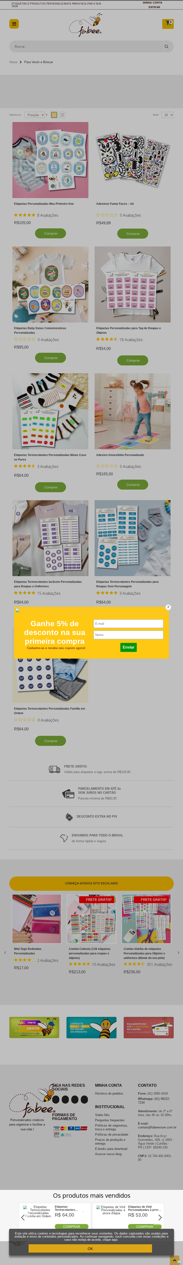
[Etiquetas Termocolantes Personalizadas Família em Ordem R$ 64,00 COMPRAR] (38, 1228)
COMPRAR (71, 1227)
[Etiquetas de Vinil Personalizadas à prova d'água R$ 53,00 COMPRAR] (111, 1228)
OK (90, 1249)
